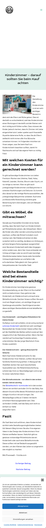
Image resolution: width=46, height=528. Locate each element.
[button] (42, 480)
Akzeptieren (23, 506)
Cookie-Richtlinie (10, 525)
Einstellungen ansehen (23, 519)
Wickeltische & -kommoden (17, 386)
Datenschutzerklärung (25, 525)
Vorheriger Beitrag (23, 463)
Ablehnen (23, 513)
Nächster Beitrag (23, 469)
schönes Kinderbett (10, 326)
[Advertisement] (23, 44)
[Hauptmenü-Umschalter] (41, 9)
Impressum (38, 525)
